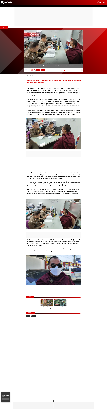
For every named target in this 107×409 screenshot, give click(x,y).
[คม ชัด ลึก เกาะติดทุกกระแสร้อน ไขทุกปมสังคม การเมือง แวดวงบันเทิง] (53, 2)
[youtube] (100, 2)
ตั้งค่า (6, 401)
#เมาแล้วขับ (33, 315)
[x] (98, 2)
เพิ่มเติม (3, 396)
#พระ (28, 315)
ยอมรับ (5, 398)
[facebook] (95, 2)
